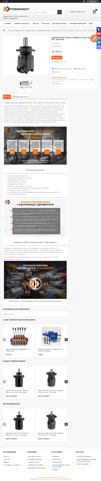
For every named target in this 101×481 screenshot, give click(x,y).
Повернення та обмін (35, 465)
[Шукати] (59, 12)
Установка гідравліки (84, 456)
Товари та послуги (21, 23)
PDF (24, 194)
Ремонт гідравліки (83, 464)
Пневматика (56, 459)
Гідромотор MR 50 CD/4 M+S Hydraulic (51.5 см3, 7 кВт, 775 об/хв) (51, 391)
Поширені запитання (78, 23)
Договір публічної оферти (37, 468)
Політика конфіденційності (64, 479)
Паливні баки (56, 462)
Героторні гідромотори (16, 30)
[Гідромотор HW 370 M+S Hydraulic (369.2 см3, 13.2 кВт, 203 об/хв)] (19, 378)
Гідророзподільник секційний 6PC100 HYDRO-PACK (18, 350)
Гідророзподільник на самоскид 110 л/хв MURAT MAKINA (51, 350)
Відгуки (6, 462)
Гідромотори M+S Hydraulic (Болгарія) (37, 30)
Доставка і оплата (59, 23)
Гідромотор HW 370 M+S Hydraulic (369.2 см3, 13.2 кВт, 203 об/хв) (17, 391)
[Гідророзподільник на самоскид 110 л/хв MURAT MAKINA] (51, 336)
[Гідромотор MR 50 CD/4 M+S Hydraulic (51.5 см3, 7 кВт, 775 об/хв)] (51, 378)
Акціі (91, 23)
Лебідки (55, 470)
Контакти (45, 23)
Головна (7, 23)
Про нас (36, 23)
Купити (58, 57)
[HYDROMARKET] (16, 9)
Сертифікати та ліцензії (12, 465)
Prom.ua (60, 477)
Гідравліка (55, 456)
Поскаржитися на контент (47, 479)
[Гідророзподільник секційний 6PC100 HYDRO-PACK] (19, 336)
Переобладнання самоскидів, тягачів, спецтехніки (86, 460)
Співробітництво (33, 462)
